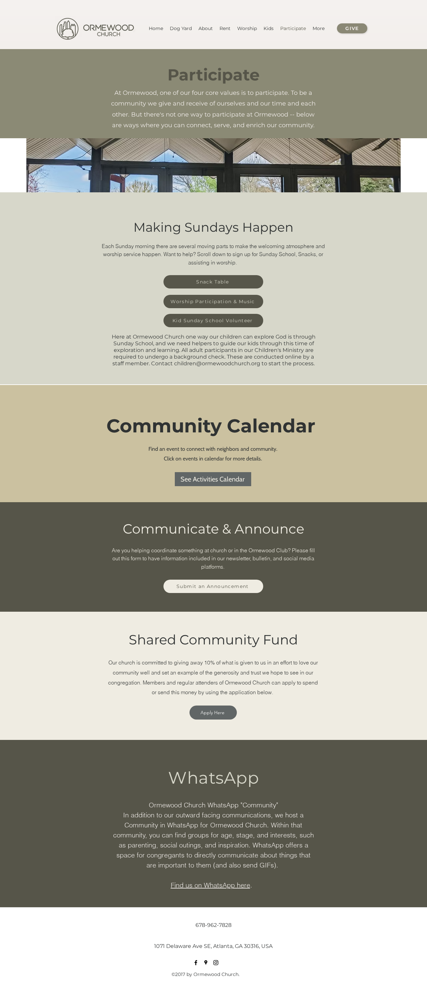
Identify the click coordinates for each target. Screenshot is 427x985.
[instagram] (215, 962)
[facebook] (195, 962)
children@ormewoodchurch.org (217, 363)
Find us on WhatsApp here (210, 885)
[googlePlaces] (205, 962)
